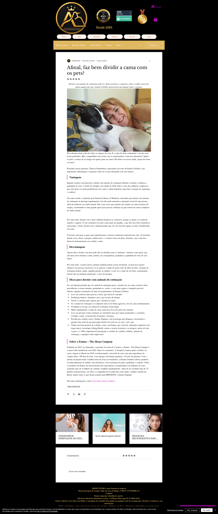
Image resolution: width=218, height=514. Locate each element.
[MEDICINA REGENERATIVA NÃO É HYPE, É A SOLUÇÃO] (145, 423)
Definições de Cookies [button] (175, 510)
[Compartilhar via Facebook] (68, 394)
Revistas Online (78, 45)
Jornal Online (95, 45)
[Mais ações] (149, 60)
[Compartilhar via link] (85, 394)
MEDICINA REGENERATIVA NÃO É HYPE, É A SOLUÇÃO (145, 437)
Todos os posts (62, 45)
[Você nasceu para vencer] (109, 423)
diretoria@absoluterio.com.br (97, 498)
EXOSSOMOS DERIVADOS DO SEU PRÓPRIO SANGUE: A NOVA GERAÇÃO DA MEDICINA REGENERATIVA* (70, 437)
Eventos (108, 45)
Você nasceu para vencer (108, 436)
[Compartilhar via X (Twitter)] (74, 394)
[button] (155, 19)
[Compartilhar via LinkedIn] (79, 394)
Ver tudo (159, 409)
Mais (118, 45)
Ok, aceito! (207, 510)
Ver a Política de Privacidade (47, 511)
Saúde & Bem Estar (73, 386)
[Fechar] (215, 510)
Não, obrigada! (192, 510)
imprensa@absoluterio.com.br (111, 496)
